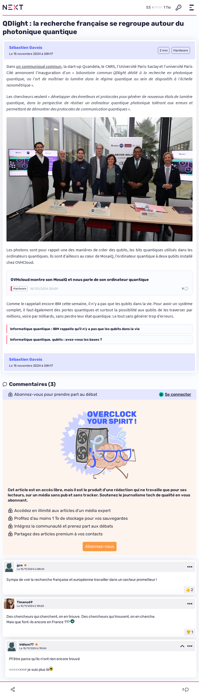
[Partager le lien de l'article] (12, 689)
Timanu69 (25, 602)
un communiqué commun (38, 66)
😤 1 (189, 632)
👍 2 (189, 590)
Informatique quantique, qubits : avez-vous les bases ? (56, 339)
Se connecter (178, 394)
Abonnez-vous (99, 546)
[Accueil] (13, 7)
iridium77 (26, 644)
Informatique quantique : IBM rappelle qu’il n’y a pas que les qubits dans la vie (75, 329)
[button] (191, 7)
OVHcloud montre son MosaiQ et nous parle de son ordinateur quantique (80, 279)
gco (20, 565)
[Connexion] (178, 7)
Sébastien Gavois (25, 47)
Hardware (19, 288)
